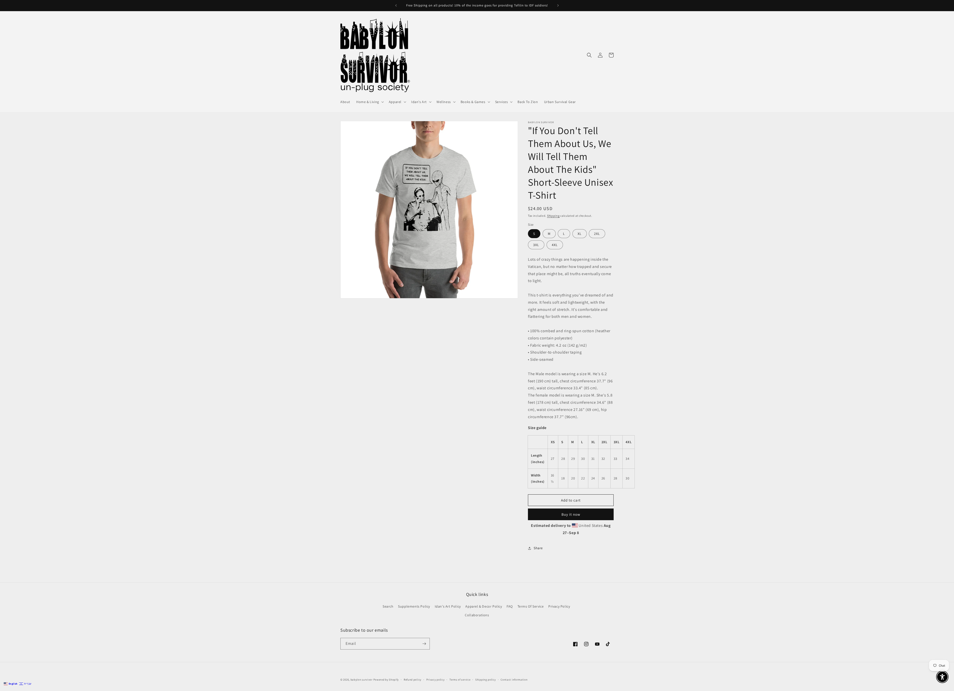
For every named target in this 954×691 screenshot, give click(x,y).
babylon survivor (362, 679)
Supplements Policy (414, 606)
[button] (369, 102)
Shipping (553, 216)
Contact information (514, 679)
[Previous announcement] (396, 5)
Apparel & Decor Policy (483, 606)
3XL (536, 245)
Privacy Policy (559, 606)
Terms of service (459, 679)
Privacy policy (435, 679)
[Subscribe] (424, 644)
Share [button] (538, 548)
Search (388, 606)
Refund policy (412, 679)
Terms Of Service (530, 606)
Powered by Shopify (386, 679)
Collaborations (477, 615)
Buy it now (570, 514)
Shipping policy (485, 679)
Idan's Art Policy (448, 606)
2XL (597, 233)
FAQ (510, 606)
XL (580, 233)
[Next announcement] (558, 5)
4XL (555, 245)
